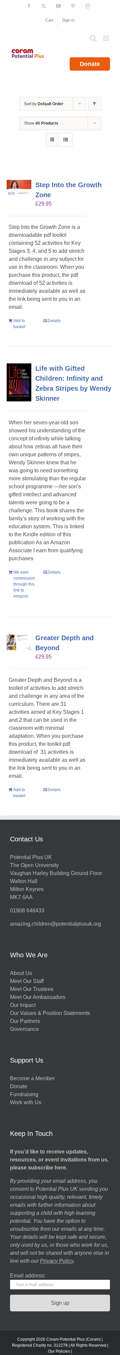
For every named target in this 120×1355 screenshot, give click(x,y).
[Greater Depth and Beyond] (19, 642)
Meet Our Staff (27, 981)
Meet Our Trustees (31, 989)
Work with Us (25, 1102)
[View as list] (65, 139)
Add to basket (19, 323)
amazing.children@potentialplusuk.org (55, 924)
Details (54, 320)
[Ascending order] (94, 104)
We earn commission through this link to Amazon (24, 584)
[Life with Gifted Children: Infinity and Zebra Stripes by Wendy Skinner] (19, 382)
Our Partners (25, 1021)
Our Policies (59, 1351)
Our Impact (23, 1005)
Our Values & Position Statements (50, 1013)
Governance (24, 1029)
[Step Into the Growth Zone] (19, 188)
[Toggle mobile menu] (106, 38)
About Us (21, 973)
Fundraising (24, 1094)
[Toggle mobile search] (93, 38)
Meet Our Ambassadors (37, 997)
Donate (90, 64)
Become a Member (32, 1078)
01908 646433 (27, 910)
